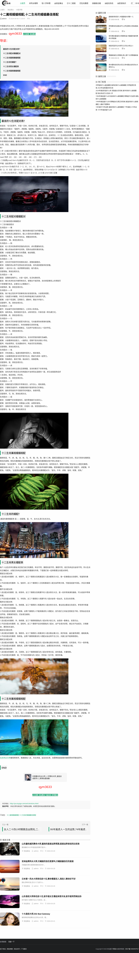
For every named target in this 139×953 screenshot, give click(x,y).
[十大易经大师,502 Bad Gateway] (10, 919)
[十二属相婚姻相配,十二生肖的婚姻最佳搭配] (6, 5)
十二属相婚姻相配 (13, 815)
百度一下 (11, 942)
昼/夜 (137, 3)
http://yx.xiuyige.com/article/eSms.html (24, 803)
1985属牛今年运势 (102, 107)
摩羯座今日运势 (129, 96)
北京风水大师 (5, 758)
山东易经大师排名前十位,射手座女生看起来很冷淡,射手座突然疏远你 (51, 896)
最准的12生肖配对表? (11, 49)
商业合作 (17, 949)
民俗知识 (122, 3)
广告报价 (24, 949)
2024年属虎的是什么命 (103, 90)
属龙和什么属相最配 (117, 96)
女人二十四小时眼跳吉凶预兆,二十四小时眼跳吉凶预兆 (33, 829)
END (5, 75)
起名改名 (109, 3)
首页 (23, 3)
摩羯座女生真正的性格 (117, 101)
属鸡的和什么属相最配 (119, 85)
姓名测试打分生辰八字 (105, 93)
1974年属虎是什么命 (105, 110)
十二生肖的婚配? (9, 62)
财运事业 (59, 3)
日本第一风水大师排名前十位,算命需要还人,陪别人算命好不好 (49, 878)
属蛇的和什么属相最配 (116, 107)
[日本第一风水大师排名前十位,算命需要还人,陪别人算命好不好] (10, 884)
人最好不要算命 (104, 104)
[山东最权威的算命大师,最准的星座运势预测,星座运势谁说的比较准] (10, 849)
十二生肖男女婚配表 (11, 66)
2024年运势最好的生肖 (105, 88)
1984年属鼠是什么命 (103, 96)
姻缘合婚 (97, 3)
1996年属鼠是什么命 (103, 101)
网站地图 (10, 949)
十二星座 (72, 3)
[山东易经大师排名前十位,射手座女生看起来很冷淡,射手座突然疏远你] (10, 902)
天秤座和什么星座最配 (103, 85)
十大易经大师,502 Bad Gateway (36, 913)
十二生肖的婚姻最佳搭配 (27, 815)
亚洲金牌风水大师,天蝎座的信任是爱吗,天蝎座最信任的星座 (48, 861)
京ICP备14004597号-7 (132, 949)
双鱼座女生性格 (117, 90)
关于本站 (3, 949)
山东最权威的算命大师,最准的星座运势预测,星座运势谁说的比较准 (50, 843)
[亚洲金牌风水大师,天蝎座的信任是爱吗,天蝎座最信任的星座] (10, 867)
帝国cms (115, 949)
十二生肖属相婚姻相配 (12, 57)
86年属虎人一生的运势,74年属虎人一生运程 (73, 829)
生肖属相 (84, 3)
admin (4, 19)
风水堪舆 (34, 3)
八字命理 (46, 3)
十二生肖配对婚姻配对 (12, 53)
